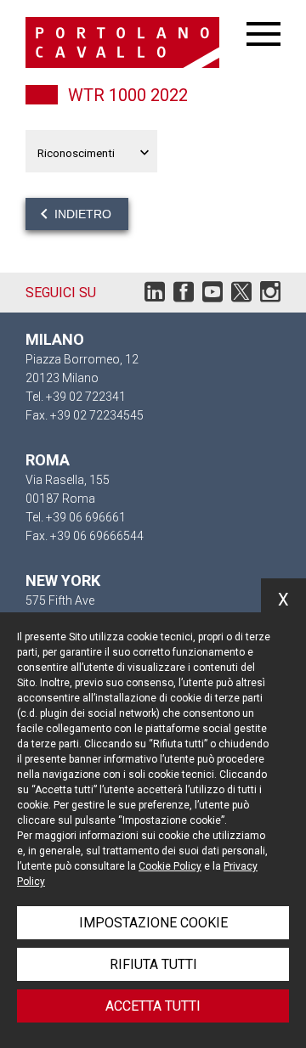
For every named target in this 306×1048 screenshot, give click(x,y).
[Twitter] (241, 296)
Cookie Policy (170, 866)
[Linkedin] (154, 296)
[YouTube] (212, 296)
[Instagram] (270, 296)
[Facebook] (183, 296)
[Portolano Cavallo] (136, 42)
